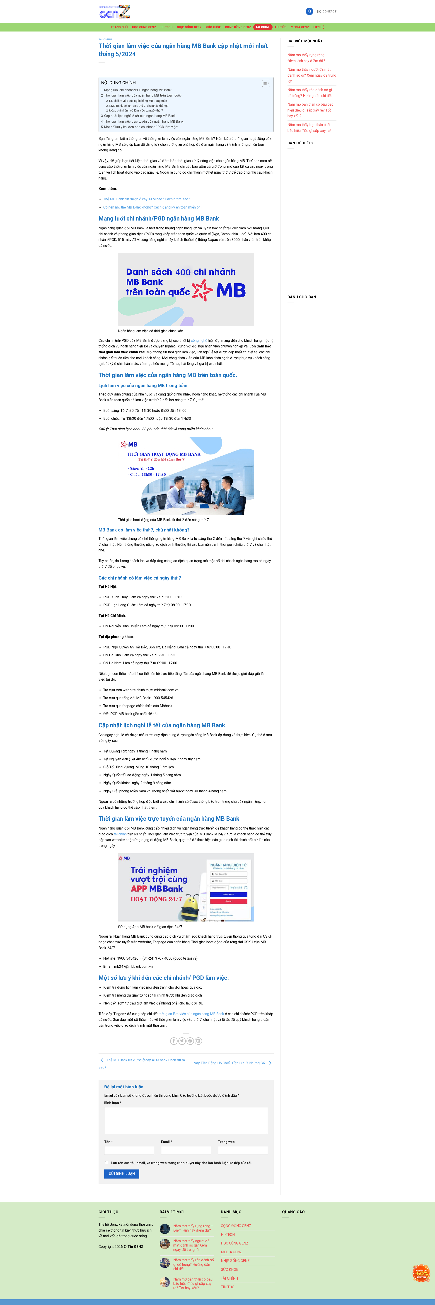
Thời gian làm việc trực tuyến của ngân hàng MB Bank (143, 122)
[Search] (309, 11)
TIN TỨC (280, 27)
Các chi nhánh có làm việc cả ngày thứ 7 (137, 110)
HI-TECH (166, 27)
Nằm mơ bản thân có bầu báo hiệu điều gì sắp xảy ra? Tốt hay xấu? (311, 110)
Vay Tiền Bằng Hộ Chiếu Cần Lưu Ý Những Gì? (230, 1063)
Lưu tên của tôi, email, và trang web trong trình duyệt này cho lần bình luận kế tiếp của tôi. (181, 1163)
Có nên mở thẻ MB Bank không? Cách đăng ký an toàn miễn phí (152, 207)
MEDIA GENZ (300, 27)
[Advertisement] (312, 221)
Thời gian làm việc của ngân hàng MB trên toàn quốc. (143, 95)
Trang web (226, 1142)
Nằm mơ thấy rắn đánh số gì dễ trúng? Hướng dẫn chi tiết (310, 93)
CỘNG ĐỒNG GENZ (238, 27)
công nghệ (199, 340)
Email (166, 1142)
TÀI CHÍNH (263, 27)
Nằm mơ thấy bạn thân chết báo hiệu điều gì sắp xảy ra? (309, 128)
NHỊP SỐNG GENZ (189, 27)
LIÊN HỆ (318, 27)
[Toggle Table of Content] (264, 83)
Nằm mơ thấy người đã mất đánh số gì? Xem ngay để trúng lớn (312, 75)
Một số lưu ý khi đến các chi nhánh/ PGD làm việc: (141, 127)
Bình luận (112, 1103)
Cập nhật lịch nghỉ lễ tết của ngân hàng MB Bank (140, 116)
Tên (108, 1142)
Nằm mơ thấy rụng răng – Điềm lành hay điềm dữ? (308, 58)
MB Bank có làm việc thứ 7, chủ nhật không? (140, 105)
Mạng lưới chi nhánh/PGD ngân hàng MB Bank (138, 90)
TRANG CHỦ (119, 27)
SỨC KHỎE (213, 27)
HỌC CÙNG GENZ (144, 27)
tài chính (120, 834)
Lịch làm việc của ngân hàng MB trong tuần (139, 100)
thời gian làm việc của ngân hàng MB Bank (191, 1014)
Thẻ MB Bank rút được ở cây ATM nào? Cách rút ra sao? (146, 199)
